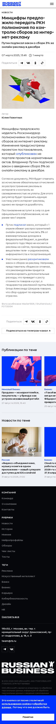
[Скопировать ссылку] (42, 63)
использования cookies (16, 704)
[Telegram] (4, 649)
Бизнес (6, 587)
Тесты (6, 557)
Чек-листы (8, 551)
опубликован (26, 153)
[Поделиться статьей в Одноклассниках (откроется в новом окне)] (35, 63)
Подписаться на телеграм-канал (27, 331)
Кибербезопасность (15, 599)
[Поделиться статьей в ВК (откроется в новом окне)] (28, 63)
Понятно (28, 717)
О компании (9, 504)
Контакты (8, 509)
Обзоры (7, 546)
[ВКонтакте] (12, 649)
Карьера (7, 593)
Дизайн (6, 604)
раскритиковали (38, 259)
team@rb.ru (9, 641)
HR (3, 610)
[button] (51, 3)
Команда (7, 498)
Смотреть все (10, 617)
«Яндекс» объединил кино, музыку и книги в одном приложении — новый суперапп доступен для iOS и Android (21, 468)
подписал (20, 225)
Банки (5, 582)
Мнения (6, 535)
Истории (7, 529)
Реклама (7, 571)
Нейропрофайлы (12, 540)
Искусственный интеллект (18, 576)
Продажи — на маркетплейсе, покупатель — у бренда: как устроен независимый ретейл (20, 395)
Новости (7, 12)
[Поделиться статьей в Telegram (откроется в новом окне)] (21, 63)
